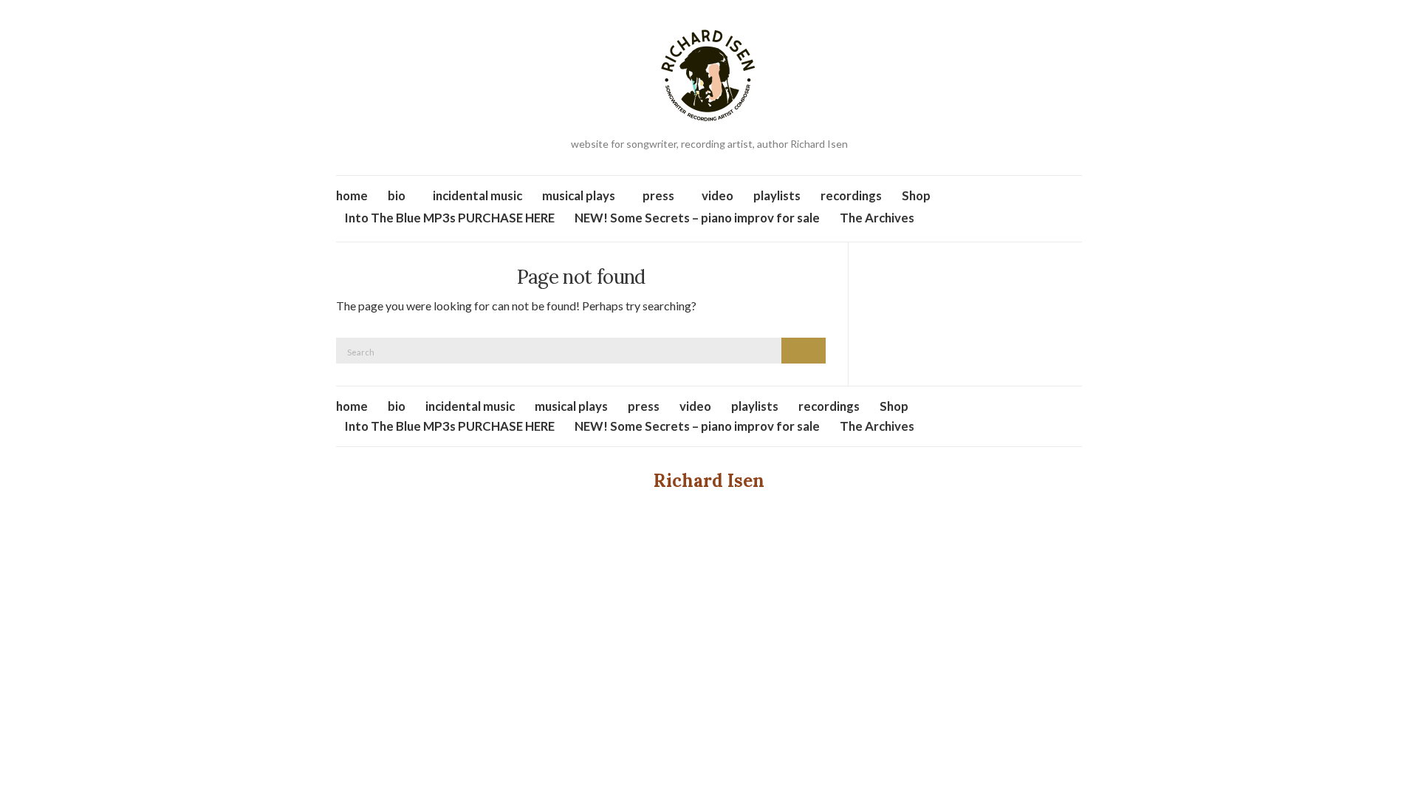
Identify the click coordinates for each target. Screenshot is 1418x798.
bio (396, 195)
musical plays (578, 195)
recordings (851, 195)
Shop (916, 195)
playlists (777, 195)
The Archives (877, 217)
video (717, 195)
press (658, 195)
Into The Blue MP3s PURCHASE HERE (450, 217)
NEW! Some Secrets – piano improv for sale (697, 217)
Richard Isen (709, 480)
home (352, 195)
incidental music (477, 195)
